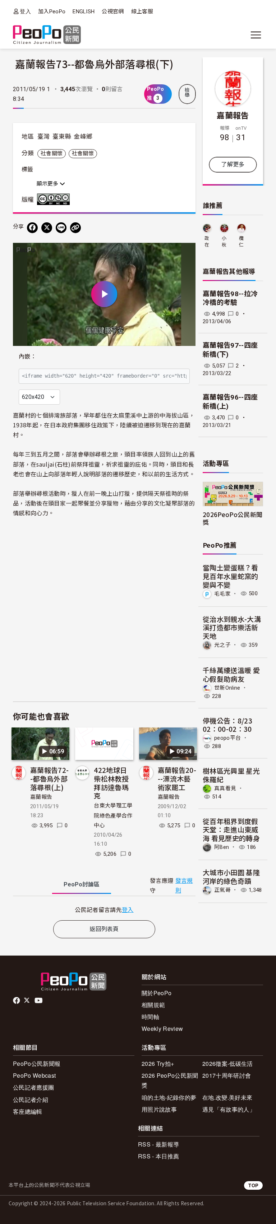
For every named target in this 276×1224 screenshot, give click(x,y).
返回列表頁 (104, 929)
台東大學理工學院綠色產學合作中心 (113, 815)
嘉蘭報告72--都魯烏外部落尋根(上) (49, 778)
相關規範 (153, 1005)
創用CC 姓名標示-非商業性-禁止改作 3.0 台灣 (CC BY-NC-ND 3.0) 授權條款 (55, 199)
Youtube (39, 1000)
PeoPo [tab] (82, 884)
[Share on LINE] (61, 227)
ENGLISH (84, 11)
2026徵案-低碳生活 (227, 1063)
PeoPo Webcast (34, 1075)
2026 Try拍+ (158, 1063)
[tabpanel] (104, 909)
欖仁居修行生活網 (241, 242)
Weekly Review (162, 1028)
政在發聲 (206, 242)
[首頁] (47, 35)
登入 (25, 11)
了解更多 (232, 164)
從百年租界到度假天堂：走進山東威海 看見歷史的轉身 (231, 829)
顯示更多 (48, 184)
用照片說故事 (159, 1109)
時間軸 (150, 1016)
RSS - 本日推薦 (158, 1156)
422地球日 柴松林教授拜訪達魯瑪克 (111, 782)
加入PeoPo (51, 11)
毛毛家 (222, 593)
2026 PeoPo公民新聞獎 (170, 1080)
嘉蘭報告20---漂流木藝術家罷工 (177, 778)
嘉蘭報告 (41, 797)
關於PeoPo (156, 993)
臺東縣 (61, 136)
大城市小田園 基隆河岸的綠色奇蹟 (231, 876)
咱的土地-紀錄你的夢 (169, 1097)
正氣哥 (222, 890)
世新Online (227, 687)
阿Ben (221, 847)
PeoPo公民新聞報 (36, 1063)
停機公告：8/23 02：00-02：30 (227, 725)
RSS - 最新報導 (158, 1144)
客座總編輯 (27, 1111)
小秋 (224, 242)
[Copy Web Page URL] (75, 227)
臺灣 (43, 136)
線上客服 (142, 11)
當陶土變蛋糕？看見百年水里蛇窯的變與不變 (230, 575)
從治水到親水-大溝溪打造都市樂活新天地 (232, 627)
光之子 (222, 645)
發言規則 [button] (184, 885)
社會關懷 (52, 153)
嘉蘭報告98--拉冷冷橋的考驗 (230, 298)
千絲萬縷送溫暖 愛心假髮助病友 (231, 674)
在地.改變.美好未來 (227, 1097)
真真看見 (225, 788)
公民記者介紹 (30, 1099)
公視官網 (113, 11)
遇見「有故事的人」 (228, 1109)
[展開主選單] (256, 35)
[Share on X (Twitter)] (46, 227)
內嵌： (27, 356)
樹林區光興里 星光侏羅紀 (231, 775)
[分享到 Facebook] (32, 227)
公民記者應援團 (33, 1087)
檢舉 (187, 92)
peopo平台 (227, 738)
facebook (17, 1000)
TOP (253, 1185)
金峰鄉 (83, 136)
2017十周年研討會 (226, 1075)
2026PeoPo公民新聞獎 (232, 518)
